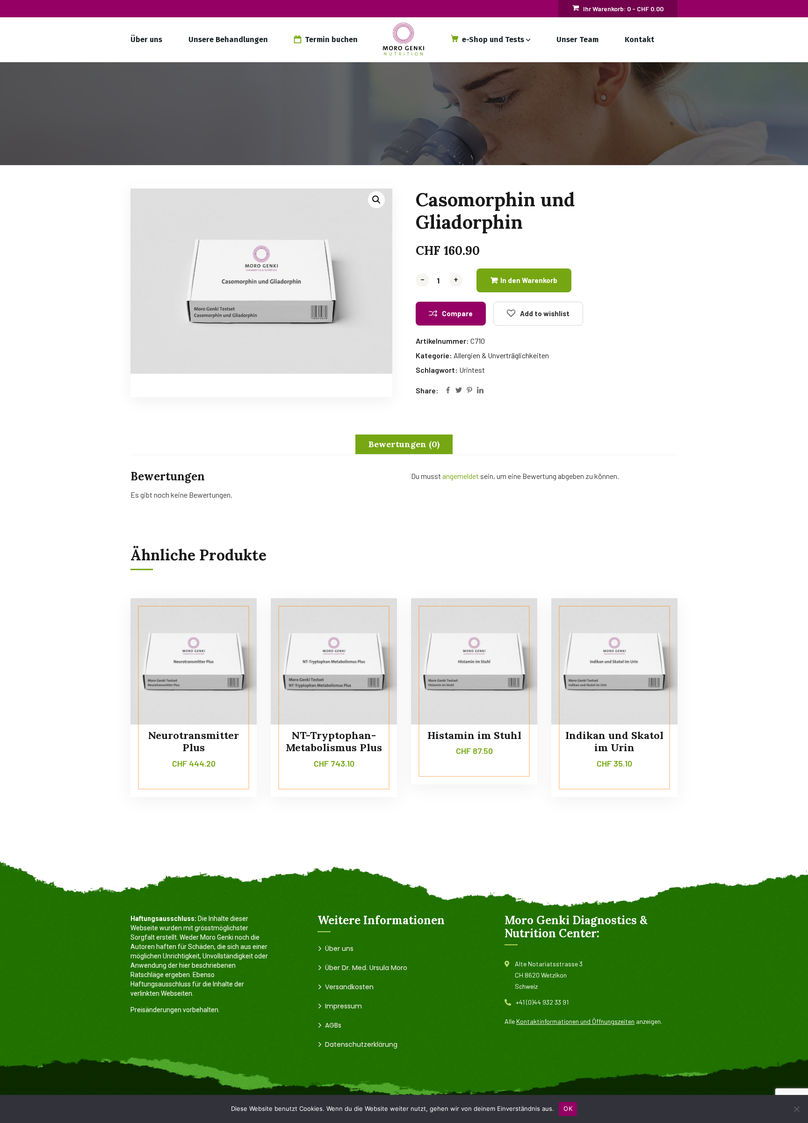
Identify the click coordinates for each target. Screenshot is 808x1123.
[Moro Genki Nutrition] (404, 39)
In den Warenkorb (528, 280)
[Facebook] (448, 391)
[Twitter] (458, 391)
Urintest (472, 369)
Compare (457, 313)
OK (567, 1108)
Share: (427, 390)
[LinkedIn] (480, 391)
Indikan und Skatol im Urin (614, 741)
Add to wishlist (545, 313)
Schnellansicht (232, 662)
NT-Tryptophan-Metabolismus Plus (334, 741)
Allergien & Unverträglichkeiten (501, 355)
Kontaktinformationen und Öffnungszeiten (575, 1021)
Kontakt (639, 39)
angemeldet (460, 475)
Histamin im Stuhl (474, 735)
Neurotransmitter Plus (193, 741)
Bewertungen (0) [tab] (404, 444)
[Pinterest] (469, 391)
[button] (376, 199)
